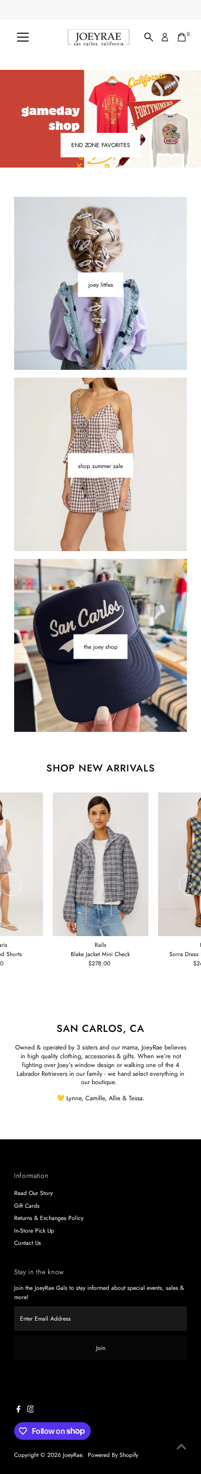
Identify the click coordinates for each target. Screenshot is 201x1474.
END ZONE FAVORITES (100, 145)
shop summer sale (100, 465)
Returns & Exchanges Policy (48, 1218)
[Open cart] (182, 37)
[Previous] (11, 885)
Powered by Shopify (113, 1455)
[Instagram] (31, 1410)
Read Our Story (33, 1193)
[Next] (190, 885)
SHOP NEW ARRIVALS (100, 768)
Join (100, 1348)
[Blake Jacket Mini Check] (100, 864)
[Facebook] (18, 1410)
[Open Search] (148, 37)
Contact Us (27, 1243)
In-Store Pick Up (34, 1230)
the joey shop (101, 646)
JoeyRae (72, 1455)
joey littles (100, 284)
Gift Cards (27, 1205)
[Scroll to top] (181, 1447)
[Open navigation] (23, 37)
